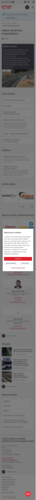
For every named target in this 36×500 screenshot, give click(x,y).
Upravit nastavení (11, 263)
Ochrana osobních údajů (18, 268)
